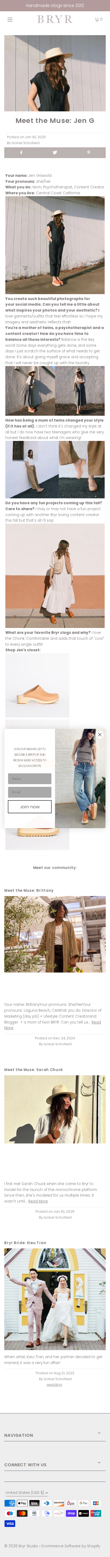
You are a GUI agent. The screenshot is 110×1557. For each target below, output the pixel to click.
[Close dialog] (100, 735)
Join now (30, 806)
